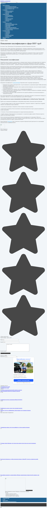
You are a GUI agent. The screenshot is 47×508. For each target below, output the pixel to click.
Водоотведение (6, 37)
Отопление (7, 31)
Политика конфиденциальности (9, 501)
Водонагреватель (9, 15)
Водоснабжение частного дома (11, 7)
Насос (6, 17)
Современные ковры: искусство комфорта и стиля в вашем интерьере (15, 427)
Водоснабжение (6, 5)
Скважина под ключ (4, 387)
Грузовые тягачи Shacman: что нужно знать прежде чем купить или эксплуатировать (18, 443)
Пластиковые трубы (9, 25)
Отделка (7, 34)
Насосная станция (9, 18)
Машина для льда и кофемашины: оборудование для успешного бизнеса (15, 410)
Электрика (7, 32)
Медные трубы (8, 23)
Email (1, 342)
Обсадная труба (8, 12)
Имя (1, 339)
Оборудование (6, 14)
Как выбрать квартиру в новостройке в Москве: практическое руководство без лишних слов (19, 475)
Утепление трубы (9, 29)
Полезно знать (8, 36)
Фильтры (7, 20)
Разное (4, 38)
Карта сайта (5, 500)
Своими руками (6, 30)
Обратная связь (6, 498)
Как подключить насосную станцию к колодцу (10, 391)
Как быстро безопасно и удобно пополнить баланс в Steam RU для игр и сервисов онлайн (19, 459)
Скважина (5, 9)
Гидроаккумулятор (9, 16)
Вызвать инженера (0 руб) (23, 380)
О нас (4, 499)
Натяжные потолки (9, 35)
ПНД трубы (7, 26)
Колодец (7, 13)
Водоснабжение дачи (9, 8)
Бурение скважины (9, 10)
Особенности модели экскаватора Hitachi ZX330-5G (11, 399)
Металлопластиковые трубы (11, 24)
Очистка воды (8, 19)
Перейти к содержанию (5, 1)
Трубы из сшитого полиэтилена (12, 28)
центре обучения (16, 82)
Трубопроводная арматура (10, 27)
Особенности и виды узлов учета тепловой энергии (11, 408)
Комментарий (3, 351)
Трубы (4, 21)
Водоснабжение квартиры (10, 6)
